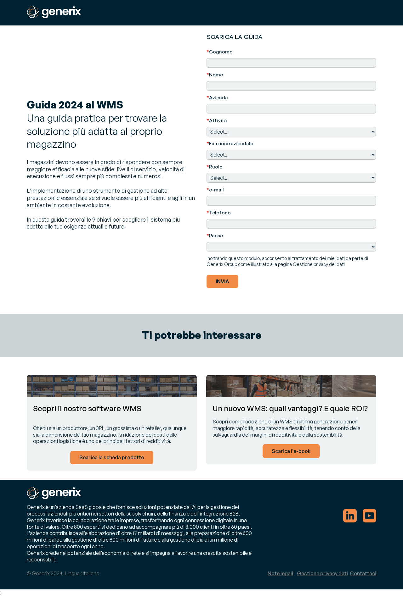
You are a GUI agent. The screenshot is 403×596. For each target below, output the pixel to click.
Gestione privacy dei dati (319, 264)
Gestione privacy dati (322, 573)
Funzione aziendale (230, 143)
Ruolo (215, 167)
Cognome (219, 52)
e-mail (215, 190)
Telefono (219, 213)
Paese (215, 236)
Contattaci (363, 573)
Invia (222, 281)
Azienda (217, 98)
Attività (217, 121)
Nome (215, 75)
